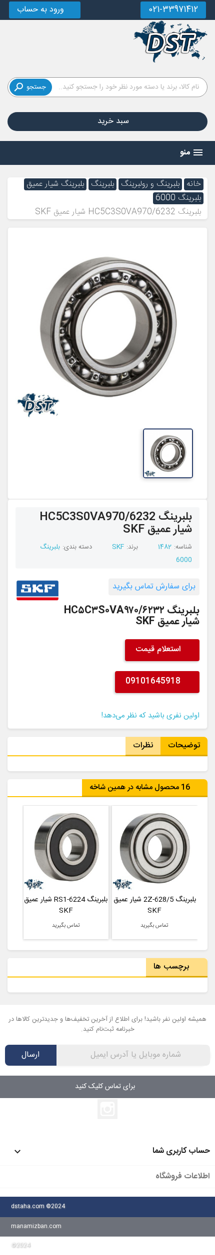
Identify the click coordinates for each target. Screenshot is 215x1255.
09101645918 (154, 681)
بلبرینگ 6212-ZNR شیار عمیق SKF (65, 905)
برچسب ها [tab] (174, 967)
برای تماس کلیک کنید (105, 1087)
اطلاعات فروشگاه (183, 1176)
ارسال (31, 1055)
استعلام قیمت (159, 649)
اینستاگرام (108, 1109)
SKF (118, 547)
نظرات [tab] (143, 745)
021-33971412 (173, 9)
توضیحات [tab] (184, 745)
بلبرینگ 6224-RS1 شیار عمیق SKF (154, 905)
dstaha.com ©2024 (38, 1206)
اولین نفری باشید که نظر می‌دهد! (150, 716)
